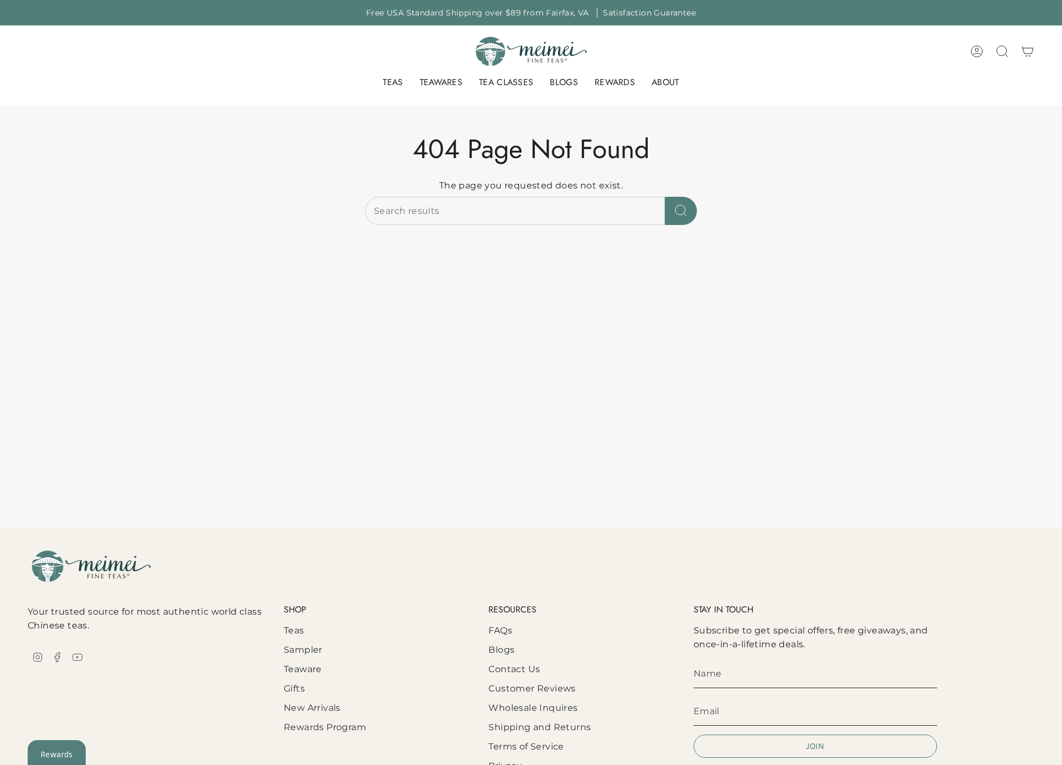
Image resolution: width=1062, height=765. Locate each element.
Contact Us (514, 669)
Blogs (501, 650)
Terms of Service (526, 746)
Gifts (294, 688)
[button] (392, 83)
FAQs (500, 630)
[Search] (681, 211)
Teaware (303, 669)
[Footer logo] (91, 566)
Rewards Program (325, 727)
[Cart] (1027, 51)
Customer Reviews (531, 688)
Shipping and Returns (539, 727)
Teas (294, 630)
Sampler (303, 650)
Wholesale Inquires (532, 708)
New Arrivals (312, 708)
